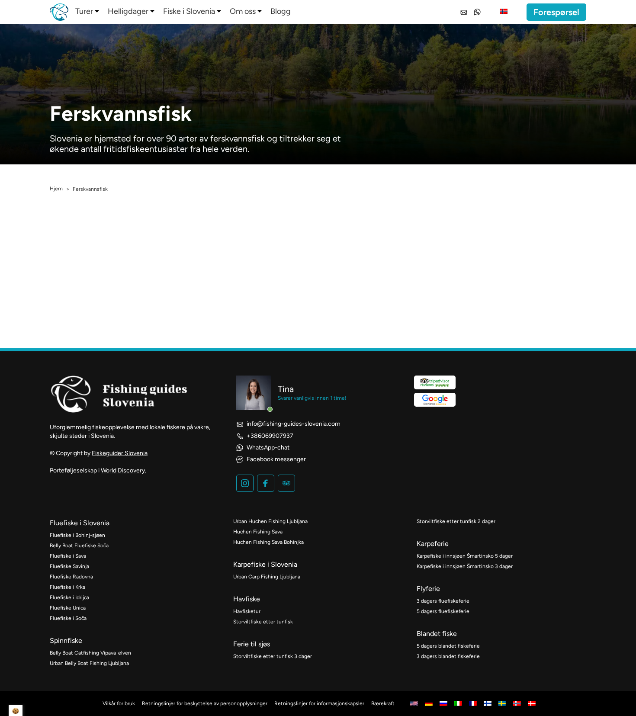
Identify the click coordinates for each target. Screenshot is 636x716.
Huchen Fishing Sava (258, 532)
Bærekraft (383, 703)
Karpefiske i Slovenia (265, 564)
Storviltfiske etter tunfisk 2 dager (456, 521)
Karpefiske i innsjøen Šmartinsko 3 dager (465, 566)
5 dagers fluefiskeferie (443, 611)
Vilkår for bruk (119, 703)
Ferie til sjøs (251, 644)
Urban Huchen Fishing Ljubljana (270, 521)
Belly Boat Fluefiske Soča (79, 546)
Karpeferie (433, 543)
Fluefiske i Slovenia (79, 523)
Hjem (56, 189)
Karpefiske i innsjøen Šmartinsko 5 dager (465, 556)
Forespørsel (556, 12)
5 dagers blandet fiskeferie (448, 646)
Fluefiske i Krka (67, 587)
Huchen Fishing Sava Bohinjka (268, 542)
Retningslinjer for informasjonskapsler (319, 703)
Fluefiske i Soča (68, 618)
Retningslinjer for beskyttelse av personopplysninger (204, 703)
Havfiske (246, 599)
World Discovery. (123, 470)
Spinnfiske (66, 640)
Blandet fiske (437, 633)
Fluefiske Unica (68, 608)
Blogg (280, 11)
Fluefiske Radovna (71, 577)
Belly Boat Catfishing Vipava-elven (90, 653)
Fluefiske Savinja (69, 566)
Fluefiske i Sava (68, 556)
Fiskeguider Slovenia (120, 453)
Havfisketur (246, 611)
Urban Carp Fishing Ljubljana (266, 577)
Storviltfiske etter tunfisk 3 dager (272, 656)
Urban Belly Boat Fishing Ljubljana (89, 663)
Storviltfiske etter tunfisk (263, 622)
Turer (84, 11)
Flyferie (428, 588)
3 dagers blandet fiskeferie (448, 656)
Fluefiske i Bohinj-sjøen (77, 535)
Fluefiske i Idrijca (69, 597)
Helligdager (128, 11)
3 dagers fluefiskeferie (443, 601)
